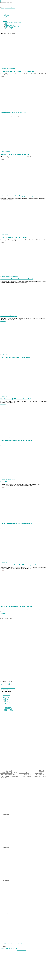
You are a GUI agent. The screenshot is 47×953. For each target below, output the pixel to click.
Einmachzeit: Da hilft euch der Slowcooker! (12, 844)
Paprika (33, 774)
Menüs (3, 603)
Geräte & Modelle (6, 695)
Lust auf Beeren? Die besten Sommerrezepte (14, 482)
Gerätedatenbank (4, 684)
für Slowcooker (5, 234)
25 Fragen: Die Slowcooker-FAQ (7, 685)
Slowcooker (2, 776)
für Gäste (9, 773)
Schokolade (41, 774)
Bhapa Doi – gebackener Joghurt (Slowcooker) (15, 357)
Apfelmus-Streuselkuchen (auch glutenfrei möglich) (16, 523)
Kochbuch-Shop (6, 15)
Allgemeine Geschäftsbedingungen (12, 26)
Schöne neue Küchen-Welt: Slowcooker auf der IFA (16, 279)
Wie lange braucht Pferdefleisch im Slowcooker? (15, 154)
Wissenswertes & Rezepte (8, 316)
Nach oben (2, 951)
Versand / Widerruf (9, 27)
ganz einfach (21, 773)
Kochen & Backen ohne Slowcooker (12, 19)
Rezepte (4, 17)
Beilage (3, 770)
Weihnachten (36, 776)
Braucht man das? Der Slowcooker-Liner (13, 112)
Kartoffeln (9, 774)
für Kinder (15, 773)
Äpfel (5, 777)
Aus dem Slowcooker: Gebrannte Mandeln (13, 237)
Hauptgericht (38, 773)
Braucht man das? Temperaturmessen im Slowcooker (17, 71)
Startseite (4, 14)
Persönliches (5, 699)
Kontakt (7, 24)
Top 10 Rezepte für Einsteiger (7, 686)
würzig (44, 776)
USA (21, 776)
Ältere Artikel (3, 613)
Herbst (2, 774)
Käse (25, 774)
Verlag (30, 776)
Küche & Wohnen (5, 276)
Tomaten (17, 776)
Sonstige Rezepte (11, 479)
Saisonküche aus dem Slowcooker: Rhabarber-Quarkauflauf (19, 565)
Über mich (5, 21)
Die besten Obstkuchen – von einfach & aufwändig (13, 910)
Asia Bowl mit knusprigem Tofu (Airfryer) (12, 811)
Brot (9, 702)
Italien (5, 774)
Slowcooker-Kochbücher (8, 710)
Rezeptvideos (8, 707)
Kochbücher (5, 696)
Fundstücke (4, 68)
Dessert (19, 770)
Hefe (43, 772)
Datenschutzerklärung (9, 28)
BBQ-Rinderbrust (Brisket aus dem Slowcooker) (15, 399)
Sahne (37, 774)
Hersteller (11, 684)
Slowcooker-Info (6, 16)
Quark (35, 774)
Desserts (3, 193)
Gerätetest (31, 772)
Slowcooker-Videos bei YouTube (7, 689)
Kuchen (21, 774)
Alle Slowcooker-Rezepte (10, 18)
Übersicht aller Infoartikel (6, 683)
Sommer (7, 776)
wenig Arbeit (41, 776)
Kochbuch (13, 774)
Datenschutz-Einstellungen (21, 950)
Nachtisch (29, 774)
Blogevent (9, 771)
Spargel (11, 776)
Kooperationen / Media (9, 25)
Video (32, 776)
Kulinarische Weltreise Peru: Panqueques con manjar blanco (19, 196)
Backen (3, 520)
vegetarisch (26, 776)
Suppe (14, 776)
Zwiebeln (2, 777)
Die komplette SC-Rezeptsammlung (8, 688)
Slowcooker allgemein (10, 68)
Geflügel (26, 773)
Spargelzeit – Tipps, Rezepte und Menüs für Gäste (16, 606)
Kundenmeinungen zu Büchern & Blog (13, 22)
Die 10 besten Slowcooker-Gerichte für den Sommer (16, 440)
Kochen (6, 706)
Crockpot (15, 770)
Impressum (5, 23)
